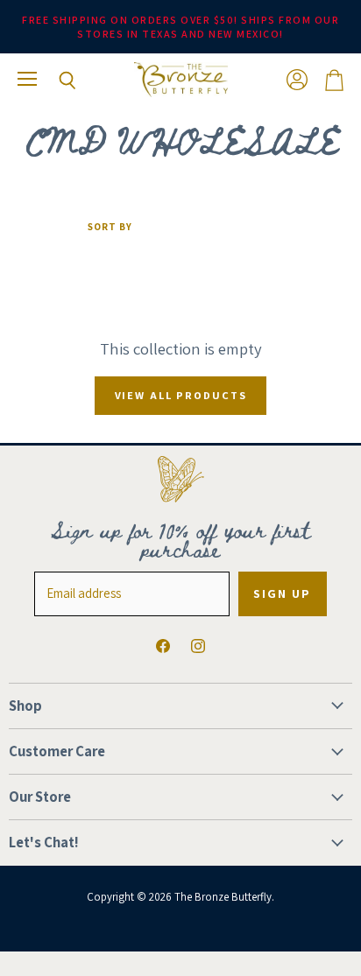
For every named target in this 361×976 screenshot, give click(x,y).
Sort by (110, 227)
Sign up (282, 593)
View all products (181, 395)
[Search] (54, 80)
